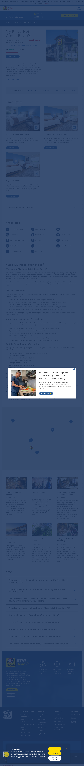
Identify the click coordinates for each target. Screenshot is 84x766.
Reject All (55, 753)
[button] (6, 754)
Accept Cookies (55, 749)
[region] (38, 753)
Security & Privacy (18, 757)
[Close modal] (74, 369)
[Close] (66, 748)
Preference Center (54, 758)
